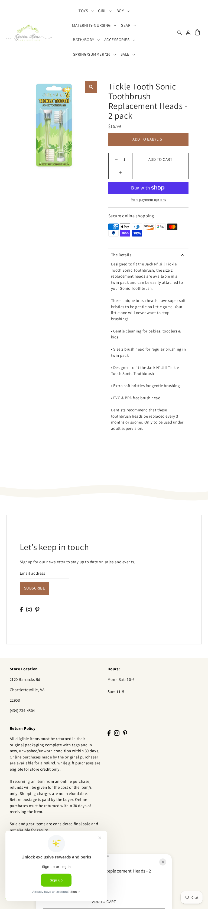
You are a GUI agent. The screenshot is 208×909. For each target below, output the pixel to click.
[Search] (179, 32)
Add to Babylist (148, 139)
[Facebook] (21, 609)
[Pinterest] (37, 609)
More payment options (148, 199)
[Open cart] (197, 32)
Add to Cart (160, 159)
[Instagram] (29, 609)
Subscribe (34, 588)
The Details (121, 254)
